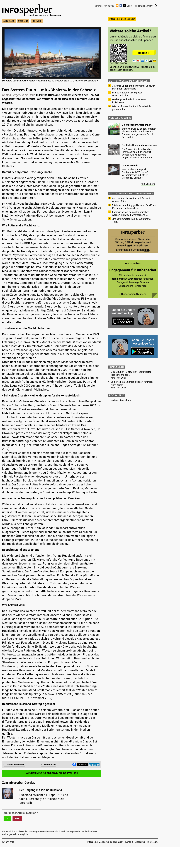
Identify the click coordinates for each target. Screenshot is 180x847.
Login (129, 5)
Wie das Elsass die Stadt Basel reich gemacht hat (131, 108)
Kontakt (129, 841)
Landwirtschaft (130, 165)
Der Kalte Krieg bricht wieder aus (139, 145)
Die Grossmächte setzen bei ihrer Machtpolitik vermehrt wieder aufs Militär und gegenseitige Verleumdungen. (138, 153)
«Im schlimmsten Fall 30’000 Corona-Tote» (131, 220)
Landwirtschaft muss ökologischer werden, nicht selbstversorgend (130, 213)
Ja (7, 818)
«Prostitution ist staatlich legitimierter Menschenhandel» (131, 373)
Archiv (149, 5)
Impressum (152, 841)
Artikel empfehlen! (15, 764)
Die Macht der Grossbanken (136, 124)
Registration (139, 5)
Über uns (23, 21)
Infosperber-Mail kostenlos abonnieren (105, 841)
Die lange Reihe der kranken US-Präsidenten (129, 101)
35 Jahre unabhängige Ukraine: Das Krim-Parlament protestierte (134, 87)
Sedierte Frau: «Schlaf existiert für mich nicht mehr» (132, 383)
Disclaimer (140, 841)
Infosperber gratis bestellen (122, 18)
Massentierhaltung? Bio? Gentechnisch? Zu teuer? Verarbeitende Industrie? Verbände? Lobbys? (135, 173)
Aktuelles (8, 21)
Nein (17, 818)
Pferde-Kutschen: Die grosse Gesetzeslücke (127, 94)
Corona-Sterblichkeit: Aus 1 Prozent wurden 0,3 (131, 200)
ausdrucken (50, 764)
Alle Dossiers (148, 183)
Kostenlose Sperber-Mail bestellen (51, 773)
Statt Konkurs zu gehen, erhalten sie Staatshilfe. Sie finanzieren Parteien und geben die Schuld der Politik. (139, 133)
